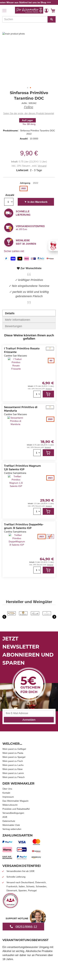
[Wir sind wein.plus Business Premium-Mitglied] (10, 907)
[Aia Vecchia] (11, 614)
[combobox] (29, 19)
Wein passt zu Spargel (13, 757)
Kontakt (6, 792)
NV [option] (51, 360)
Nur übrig (29, 124)
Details (10, 313)
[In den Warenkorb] (48, 394)
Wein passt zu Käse (12, 769)
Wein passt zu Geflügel (14, 749)
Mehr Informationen (17, 319)
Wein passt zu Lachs (13, 765)
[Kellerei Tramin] (47, 614)
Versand (42, 165)
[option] (11, 613)
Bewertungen (13, 326)
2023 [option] (50, 478)
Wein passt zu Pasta (12, 753)
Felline (28, 107)
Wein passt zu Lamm (13, 773)
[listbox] (29, 189)
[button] (46, 10)
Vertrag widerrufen (11, 829)
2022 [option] (23, 188)
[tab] (29, 313)
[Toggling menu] (4, 10)
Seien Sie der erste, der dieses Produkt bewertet (28, 113)
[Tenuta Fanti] (23, 614)
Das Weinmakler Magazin (15, 801)
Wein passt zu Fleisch (13, 777)
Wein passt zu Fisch (12, 761)
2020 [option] (50, 419)
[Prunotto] (35, 614)
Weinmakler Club (11, 825)
